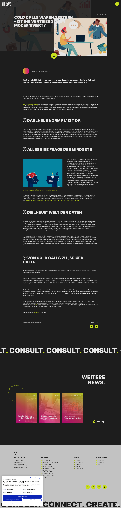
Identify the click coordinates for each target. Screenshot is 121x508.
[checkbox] (4, 489)
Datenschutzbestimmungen (34, 477)
